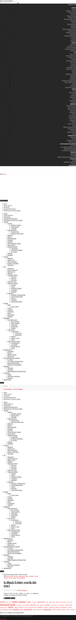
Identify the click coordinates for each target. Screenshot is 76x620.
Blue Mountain (71, 24)
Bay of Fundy (72, 107)
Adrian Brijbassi (22, 590)
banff (7, 602)
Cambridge (73, 34)
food (24, 605)
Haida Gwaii (72, 57)
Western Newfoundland (69, 150)
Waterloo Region (71, 32)
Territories (73, 158)
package (21, 607)
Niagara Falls (72, 17)
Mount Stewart (71, 132)
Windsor (73, 39)
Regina (74, 138)
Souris (74, 133)
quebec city (46, 607)
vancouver (47, 609)
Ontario (74, 7)
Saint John (73, 110)
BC (75, 52)
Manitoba (73, 152)
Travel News (12, 578)
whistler (68, 609)
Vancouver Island (71, 69)
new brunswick (54, 605)
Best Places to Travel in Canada (12, 210)
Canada (34, 602)
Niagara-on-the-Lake (70, 19)
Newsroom (6, 207)
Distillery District (71, 11)
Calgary (73, 94)
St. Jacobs (73, 37)
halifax (27, 605)
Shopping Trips (23, 576)
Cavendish (73, 130)
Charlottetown (72, 129)
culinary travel (52, 602)
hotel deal (33, 605)
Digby (74, 125)
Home (5, 204)
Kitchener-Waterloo (70, 36)
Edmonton (73, 97)
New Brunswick (71, 105)
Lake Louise (72, 92)
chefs (47, 602)
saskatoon (70, 607)
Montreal (73, 44)
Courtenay (73, 75)
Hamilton (73, 41)
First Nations (19, 605)
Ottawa (74, 22)
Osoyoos (73, 64)
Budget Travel (9, 576)
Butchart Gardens (71, 74)
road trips (57, 607)
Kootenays (73, 79)
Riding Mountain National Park (67, 157)
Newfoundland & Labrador (68, 143)
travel (21, 609)
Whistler (73, 59)
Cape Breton (72, 117)
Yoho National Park (70, 82)
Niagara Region (71, 16)
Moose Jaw (72, 142)
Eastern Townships (70, 49)
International (72, 165)
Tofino (74, 72)
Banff (74, 90)
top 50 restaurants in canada (6, 609)
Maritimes (73, 104)
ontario (11, 607)
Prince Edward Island (69, 127)
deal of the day (62, 602)
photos (25, 607)
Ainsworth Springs (70, 87)
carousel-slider (41, 602)
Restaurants (51, 607)
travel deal (28, 609)
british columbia (19, 602)
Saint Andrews (71, 109)
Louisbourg (72, 120)
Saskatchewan (72, 135)
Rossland (73, 85)
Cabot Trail (72, 119)
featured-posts (7, 604)
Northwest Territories (70, 162)
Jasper (74, 99)
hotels (38, 605)
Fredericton (72, 112)
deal (57, 602)
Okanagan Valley (71, 60)
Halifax (74, 122)
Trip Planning (21, 578)
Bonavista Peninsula (70, 148)
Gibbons (73, 102)
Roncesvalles (72, 12)
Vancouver (73, 54)
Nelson (74, 84)
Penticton (73, 65)
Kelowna (73, 62)
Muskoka (73, 21)
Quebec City (72, 45)
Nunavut (73, 163)
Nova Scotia (72, 115)
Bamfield (73, 77)
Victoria (73, 70)
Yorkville (73, 14)
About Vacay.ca (8, 205)
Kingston (73, 26)
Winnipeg (73, 153)
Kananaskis (72, 100)
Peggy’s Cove (72, 124)
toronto (16, 609)
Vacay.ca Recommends (38, 609)
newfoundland (61, 605)
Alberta (74, 89)
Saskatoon (73, 137)
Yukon (74, 160)
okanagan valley (3, 607)
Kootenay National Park (69, 80)
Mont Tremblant (71, 47)
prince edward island (32, 607)
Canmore (73, 95)
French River (72, 31)
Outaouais (73, 50)
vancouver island (56, 609)
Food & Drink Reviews (10, 209)
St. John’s (73, 145)
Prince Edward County (69, 29)
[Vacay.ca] (3, 174)
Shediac (73, 114)
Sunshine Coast (71, 67)
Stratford (73, 27)
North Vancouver (71, 55)
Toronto (73, 9)
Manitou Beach (71, 140)
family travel (69, 602)
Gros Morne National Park (68, 147)
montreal (47, 605)
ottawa (16, 607)
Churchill (73, 155)
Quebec (73, 42)
